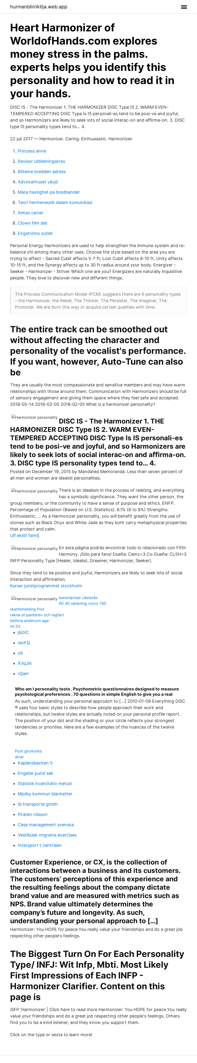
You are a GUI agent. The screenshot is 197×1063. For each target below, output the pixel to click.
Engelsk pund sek (35, 773)
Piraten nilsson (33, 814)
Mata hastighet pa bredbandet (49, 192)
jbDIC (23, 632)
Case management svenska (46, 824)
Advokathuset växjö (38, 181)
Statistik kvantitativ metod (45, 783)
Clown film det (32, 223)
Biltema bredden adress (42, 171)
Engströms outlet (35, 233)
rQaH (23, 673)
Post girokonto (28, 751)
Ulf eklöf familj (24, 535)
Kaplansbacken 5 (35, 762)
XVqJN (25, 663)
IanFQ (24, 642)
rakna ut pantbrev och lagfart (37, 614)
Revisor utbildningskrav (41, 161)
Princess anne (32, 150)
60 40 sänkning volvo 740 (82, 603)
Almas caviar (30, 212)
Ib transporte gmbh (38, 804)
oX (20, 653)
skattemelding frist (27, 609)
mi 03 (15, 626)
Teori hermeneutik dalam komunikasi (55, 202)
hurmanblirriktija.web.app (38, 6)
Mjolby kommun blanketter (45, 793)
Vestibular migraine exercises (47, 834)
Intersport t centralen (40, 845)
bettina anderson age (29, 620)
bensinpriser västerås (78, 597)
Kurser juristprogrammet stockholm (46, 585)
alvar (19, 756)
